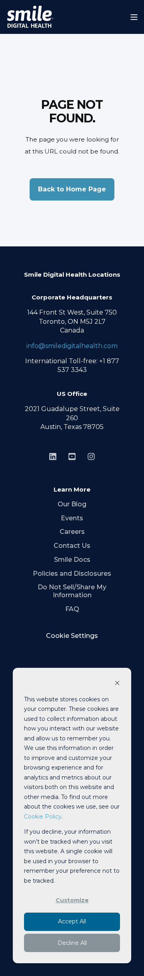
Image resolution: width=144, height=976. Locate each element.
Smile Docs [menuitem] (72, 559)
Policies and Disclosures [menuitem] (72, 573)
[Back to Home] (30, 17)
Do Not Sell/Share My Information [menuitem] (72, 591)
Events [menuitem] (72, 518)
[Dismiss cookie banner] (117, 684)
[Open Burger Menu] (134, 17)
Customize (72, 900)
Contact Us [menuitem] (72, 545)
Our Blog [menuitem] (72, 504)
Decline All (72, 942)
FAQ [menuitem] (72, 609)
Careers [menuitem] (72, 531)
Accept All (72, 921)
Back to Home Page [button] (72, 189)
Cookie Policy (43, 816)
